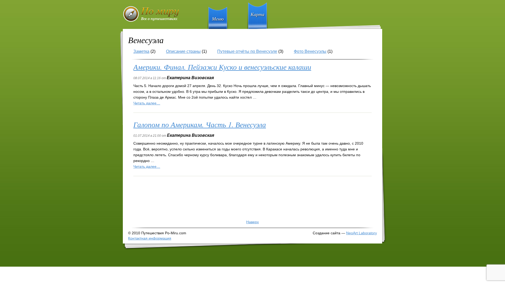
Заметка (141, 51)
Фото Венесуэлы (310, 51)
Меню (218, 19)
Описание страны (183, 51)
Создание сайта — (345, 233)
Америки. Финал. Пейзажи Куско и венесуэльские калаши (222, 67)
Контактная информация (149, 238)
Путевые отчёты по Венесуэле (247, 51)
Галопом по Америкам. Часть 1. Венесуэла (199, 124)
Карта (257, 14)
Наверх (252, 222)
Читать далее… (146, 103)
